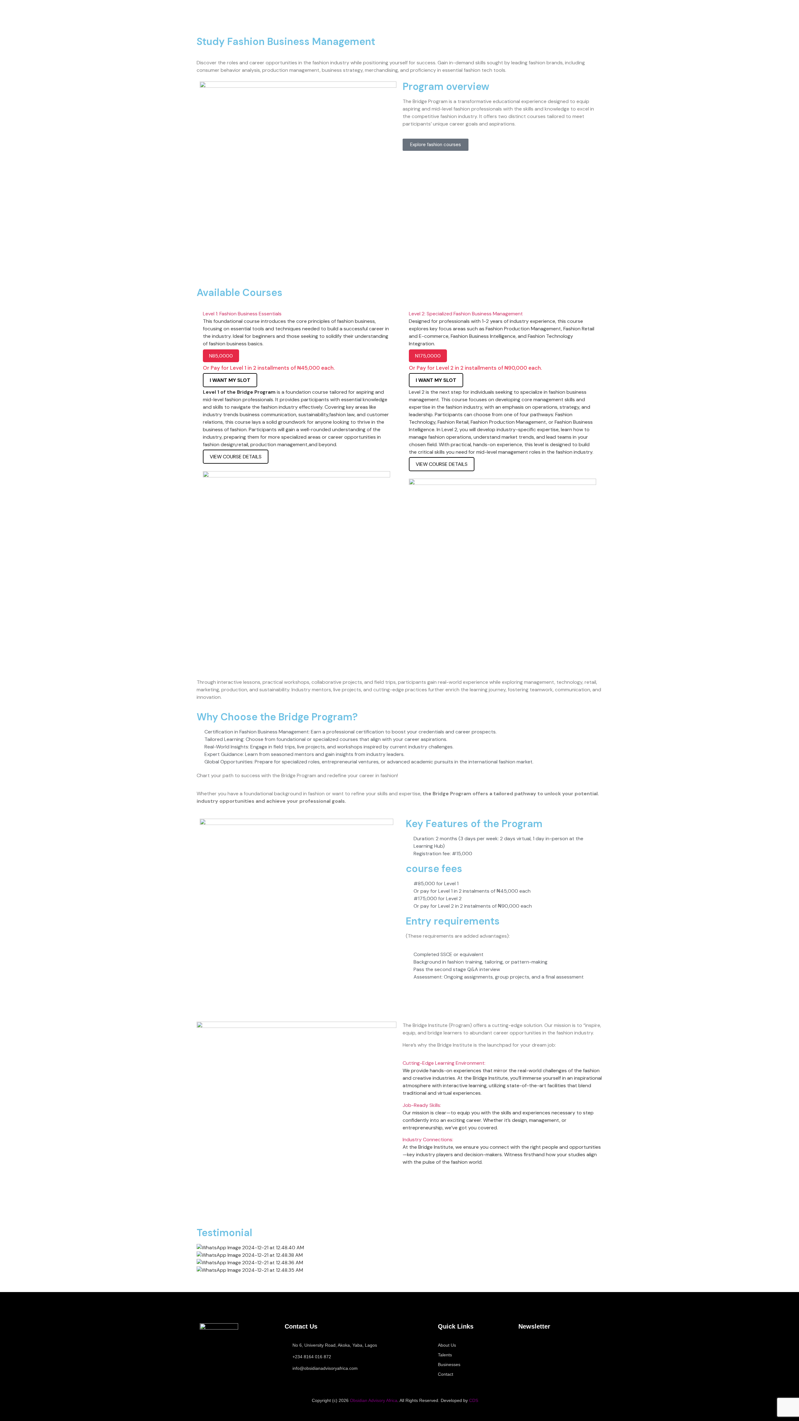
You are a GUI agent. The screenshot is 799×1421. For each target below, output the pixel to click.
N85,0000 (221, 356)
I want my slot (436, 380)
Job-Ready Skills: (422, 1105)
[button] (296, 314)
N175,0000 (428, 356)
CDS (473, 1400)
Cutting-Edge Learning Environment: (444, 1063)
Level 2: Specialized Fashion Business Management (466, 313)
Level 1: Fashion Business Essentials (242, 313)
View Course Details (236, 456)
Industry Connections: (428, 1139)
